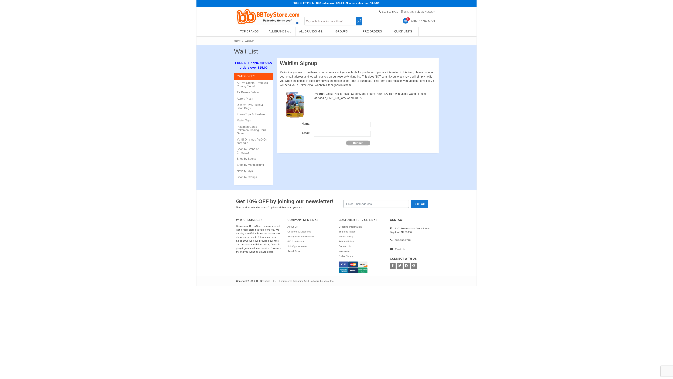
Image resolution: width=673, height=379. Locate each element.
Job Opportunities (297, 246)
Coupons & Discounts (299, 231)
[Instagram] (407, 266)
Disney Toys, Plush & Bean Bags (250, 106)
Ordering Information (350, 226)
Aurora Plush (245, 98)
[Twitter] (400, 266)
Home (237, 40)
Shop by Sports (246, 158)
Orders (408, 12)
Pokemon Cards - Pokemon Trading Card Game (251, 130)
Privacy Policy (346, 241)
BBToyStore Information (300, 236)
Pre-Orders (372, 31)
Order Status (346, 256)
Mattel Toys (244, 120)
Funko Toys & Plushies (251, 114)
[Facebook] (393, 266)
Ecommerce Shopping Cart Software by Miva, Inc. (306, 281)
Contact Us (345, 246)
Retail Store (293, 251)
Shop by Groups (247, 177)
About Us (292, 226)
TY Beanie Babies (248, 92)
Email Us (400, 249)
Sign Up (419, 204)
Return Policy (346, 236)
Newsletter (344, 251)
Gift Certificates (295, 241)
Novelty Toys (245, 170)
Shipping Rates (347, 231)
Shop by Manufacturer (250, 164)
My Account (428, 12)
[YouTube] (414, 266)
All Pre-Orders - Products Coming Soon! (252, 84)
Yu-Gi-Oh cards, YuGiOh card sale (252, 141)
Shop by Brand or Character (248, 151)
